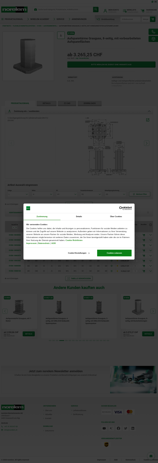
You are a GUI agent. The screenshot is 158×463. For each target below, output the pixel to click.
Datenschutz (44, 243)
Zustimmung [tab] (42, 216)
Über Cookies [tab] (116, 216)
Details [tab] (79, 216)
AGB (53, 243)
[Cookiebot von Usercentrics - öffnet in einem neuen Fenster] (121, 208)
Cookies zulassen (114, 253)
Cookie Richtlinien (74, 240)
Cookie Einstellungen (77, 253)
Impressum (31, 243)
